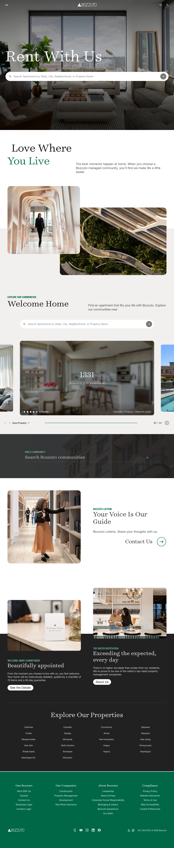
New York (28, 745)
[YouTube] (80, 830)
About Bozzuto (108, 785)
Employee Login (24, 804)
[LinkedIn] (93, 830)
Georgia (67, 733)
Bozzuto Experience (108, 809)
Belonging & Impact (108, 804)
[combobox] (86, 76)
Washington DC (29, 757)
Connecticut (106, 727)
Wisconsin (67, 757)
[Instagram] (87, 830)
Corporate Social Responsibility (108, 800)
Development (66, 800)
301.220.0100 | (144, 830)
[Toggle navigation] (6, 5)
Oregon (106, 745)
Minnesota (67, 739)
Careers (24, 795)
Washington (145, 751)
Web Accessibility (150, 804)
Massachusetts (28, 739)
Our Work (108, 813)
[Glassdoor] (74, 830)
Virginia (106, 751)
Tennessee (67, 751)
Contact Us (24, 800)
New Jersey (145, 739)
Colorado (67, 727)
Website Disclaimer (150, 795)
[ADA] (129, 830)
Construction (66, 791)
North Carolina (67, 745)
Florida (28, 733)
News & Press (108, 795)
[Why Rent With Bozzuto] (44, 220)
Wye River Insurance (66, 804)
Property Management (66, 795)
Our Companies (66, 785)
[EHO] (133, 830)
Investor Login (24, 809)
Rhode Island (28, 751)
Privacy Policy (150, 791)
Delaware (145, 727)
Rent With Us (24, 791)
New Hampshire (106, 739)
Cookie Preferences (150, 809)
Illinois (106, 733)
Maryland (145, 733)
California (28, 727)
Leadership (108, 791)
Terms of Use (150, 800)
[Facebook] (99, 830)
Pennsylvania (145, 745)
